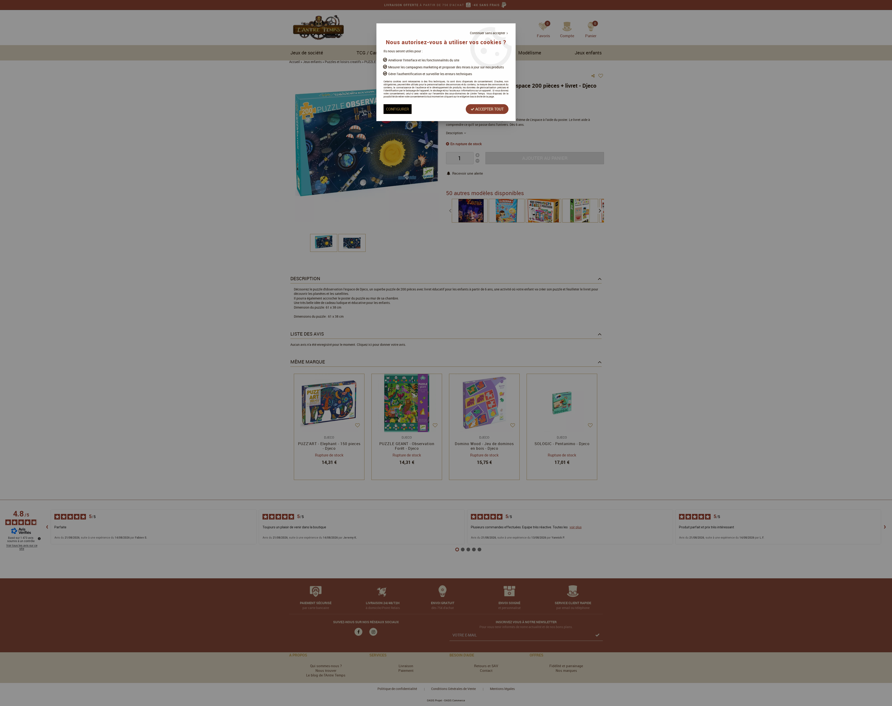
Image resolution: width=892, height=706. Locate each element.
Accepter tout (489, 109)
